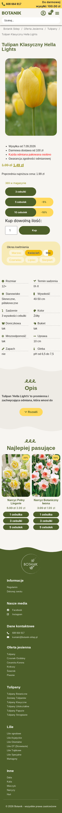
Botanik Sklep (11, 28)
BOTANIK (11, 13)
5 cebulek (20, 201)
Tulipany (52, 28)
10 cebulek (20, 212)
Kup (34, 230)
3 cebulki (20, 191)
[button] (57, 13)
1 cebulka (16, 514)
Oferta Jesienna (33, 28)
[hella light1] (31, 97)
